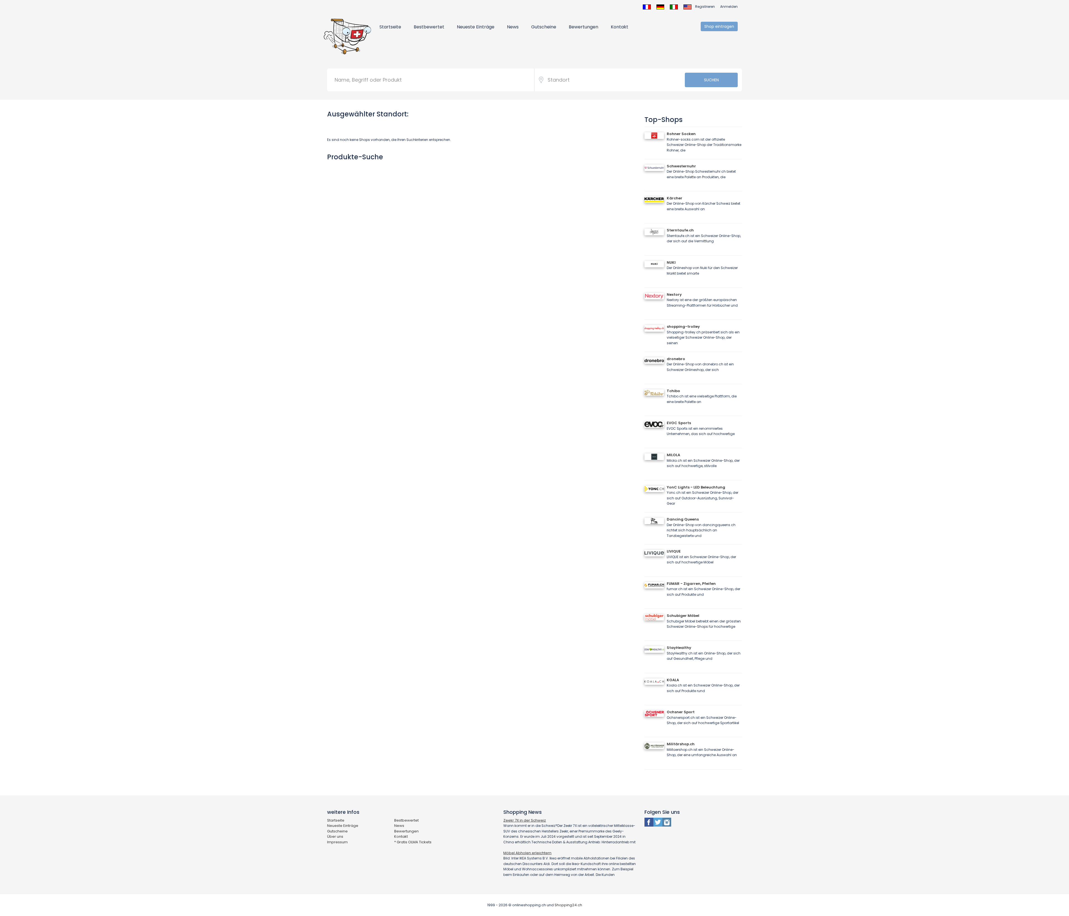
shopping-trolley (683, 326)
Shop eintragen (719, 26)
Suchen (711, 80)
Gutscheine (543, 27)
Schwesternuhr (681, 166)
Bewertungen (583, 27)
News (513, 27)
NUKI (671, 262)
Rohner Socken (681, 133)
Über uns (335, 836)
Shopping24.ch (568, 905)
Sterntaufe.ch (680, 230)
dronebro (676, 358)
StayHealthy (679, 647)
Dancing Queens (683, 519)
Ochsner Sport (681, 712)
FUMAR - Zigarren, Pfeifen (691, 583)
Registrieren (705, 6)
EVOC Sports (679, 423)
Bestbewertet (429, 27)
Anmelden (729, 6)
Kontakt (619, 27)
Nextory (674, 294)
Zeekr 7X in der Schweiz (524, 820)
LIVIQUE (674, 551)
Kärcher (674, 198)
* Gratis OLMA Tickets (412, 842)
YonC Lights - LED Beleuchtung (696, 487)
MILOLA (673, 455)
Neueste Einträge (475, 27)
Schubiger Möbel (683, 615)
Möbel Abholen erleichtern (527, 853)
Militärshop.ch (681, 744)
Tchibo (673, 391)
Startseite (390, 27)
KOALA (673, 680)
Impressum (337, 842)
